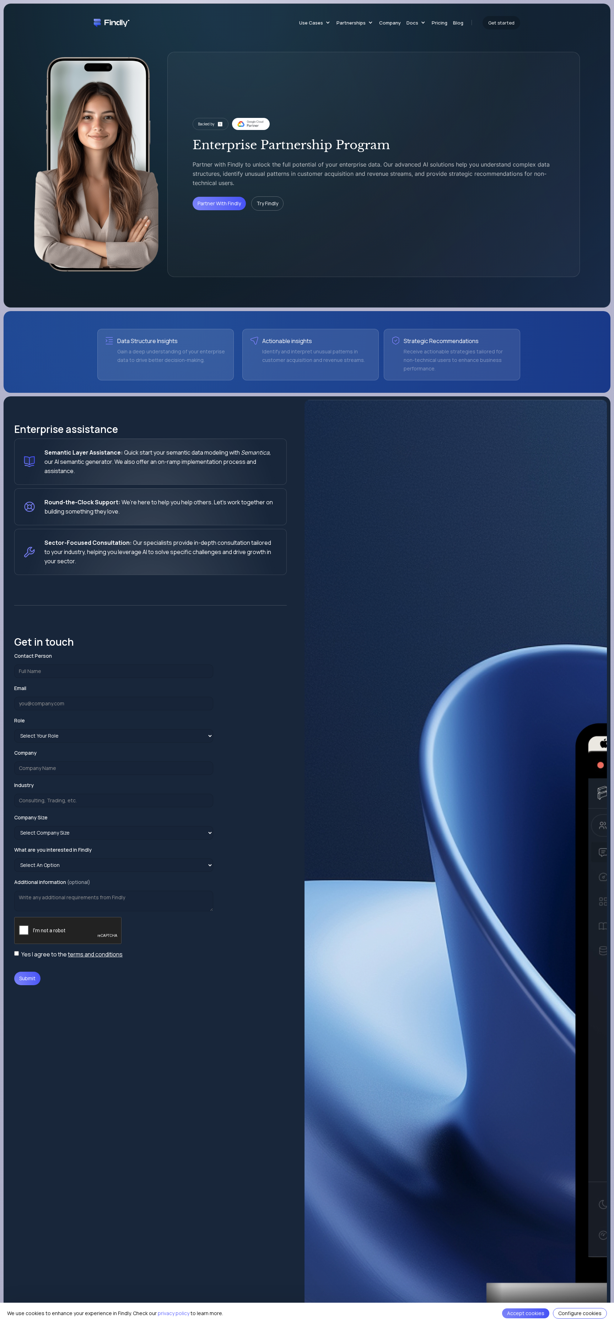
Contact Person (33, 655)
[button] (313, 22)
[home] (111, 22)
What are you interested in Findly (53, 849)
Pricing (439, 23)
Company (390, 23)
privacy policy (173, 1313)
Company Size (31, 817)
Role (19, 720)
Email (20, 688)
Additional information (52, 882)
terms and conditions (95, 954)
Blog (458, 23)
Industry (24, 785)
